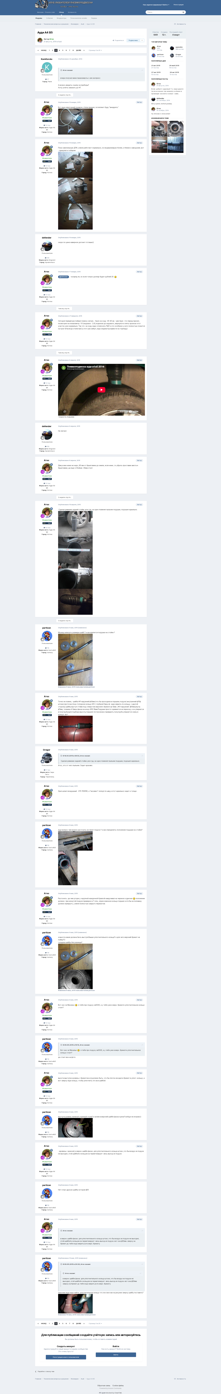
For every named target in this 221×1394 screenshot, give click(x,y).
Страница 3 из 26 (95, 50)
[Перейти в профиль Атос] (39, 40)
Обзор (61, 12)
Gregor (46, 750)
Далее (78, 50)
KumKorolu (46, 59)
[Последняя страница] (84, 50)
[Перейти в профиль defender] (47, 246)
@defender (63, 277)
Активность (72, 12)
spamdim (179, 47)
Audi (60, 42)
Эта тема (175, 12)
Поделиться (119, 40)
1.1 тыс (47, 770)
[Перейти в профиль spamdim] (172, 48)
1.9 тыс (48, 125)
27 (48, 79)
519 (47, 258)
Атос (46, 102)
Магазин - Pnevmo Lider (46, 12)
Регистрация (178, 5)
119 (48, 648)
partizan (46, 628)
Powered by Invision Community (110, 1388)
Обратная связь (103, 1386)
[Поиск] (183, 12)
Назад (43, 50)
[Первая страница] (38, 50)
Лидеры (94, 18)
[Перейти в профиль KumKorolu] (47, 67)
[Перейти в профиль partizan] (47, 636)
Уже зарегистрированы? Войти (155, 5)
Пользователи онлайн (78, 18)
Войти (116, 1355)
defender (46, 237)
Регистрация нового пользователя (66, 1357)
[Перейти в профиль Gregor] (47, 758)
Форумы (38, 18)
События (49, 18)
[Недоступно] (75, 121)
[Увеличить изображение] (115, 277)
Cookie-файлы (118, 1386)
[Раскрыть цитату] (61, 70)
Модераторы (61, 18)
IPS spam (102, 1393)
